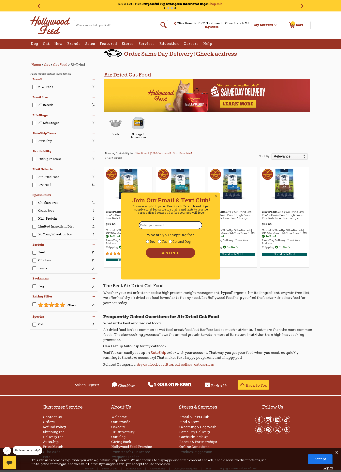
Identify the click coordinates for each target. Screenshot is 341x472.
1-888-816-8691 (173, 385)
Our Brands (120, 422)
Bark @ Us (219, 386)
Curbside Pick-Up (193, 437)
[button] (63, 79)
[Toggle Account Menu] (276, 25)
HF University (122, 432)
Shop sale (204, 4)
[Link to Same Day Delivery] (207, 95)
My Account (263, 25)
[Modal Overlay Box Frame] (170, 236)
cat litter (165, 364)
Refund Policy (54, 427)
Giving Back (121, 442)
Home (36, 65)
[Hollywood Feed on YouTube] (259, 429)
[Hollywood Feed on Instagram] (268, 419)
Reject (328, 468)
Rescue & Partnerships (198, 442)
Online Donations (194, 447)
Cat (47, 65)
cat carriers (204, 364)
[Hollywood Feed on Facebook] (259, 419)
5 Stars (71, 305)
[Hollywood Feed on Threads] (286, 429)
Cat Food (60, 65)
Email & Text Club (194, 417)
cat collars (184, 364)
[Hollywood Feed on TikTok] (286, 419)
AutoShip (159, 353)
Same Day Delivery (194, 432)
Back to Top (256, 385)
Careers (118, 427)
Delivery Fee (53, 437)
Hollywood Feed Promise (131, 447)
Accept (320, 459)
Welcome (119, 417)
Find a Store (189, 422)
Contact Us (52, 417)
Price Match (53, 447)
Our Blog (118, 437)
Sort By (264, 156)
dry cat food (147, 364)
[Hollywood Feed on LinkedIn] (277, 419)
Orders (49, 422)
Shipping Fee (54, 432)
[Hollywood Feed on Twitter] (277, 429)
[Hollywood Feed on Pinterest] (268, 429)
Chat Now (126, 386)
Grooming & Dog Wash (197, 427)
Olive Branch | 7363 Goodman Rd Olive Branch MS (163, 153)
